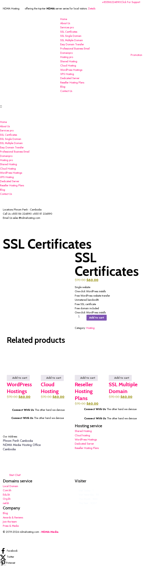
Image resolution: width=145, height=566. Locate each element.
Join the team (10, 522)
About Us (65, 23)
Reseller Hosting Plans (72, 82)
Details (91, 8)
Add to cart (96, 317)
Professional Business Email (75, 48)
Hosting (66, 57)
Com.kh (7, 490)
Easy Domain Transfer (72, 44)
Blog (62, 87)
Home (63, 19)
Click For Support (130, 2)
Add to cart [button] (19, 378)
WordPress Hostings (71, 70)
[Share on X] (3, 557)
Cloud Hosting (68, 65)
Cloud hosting (82, 435)
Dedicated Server (69, 78)
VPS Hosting (67, 74)
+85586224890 (111, 2)
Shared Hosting (68, 61)
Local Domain (10, 486)
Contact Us (66, 91)
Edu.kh (6, 495)
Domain (66, 53)
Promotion (136, 55)
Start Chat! (14, 475)
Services (67, 27)
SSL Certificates (68, 32)
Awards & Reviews (13, 517)
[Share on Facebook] (3, 551)
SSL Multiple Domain (71, 40)
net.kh (6, 503)
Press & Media (11, 526)
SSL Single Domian (70, 36)
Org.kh (7, 499)
